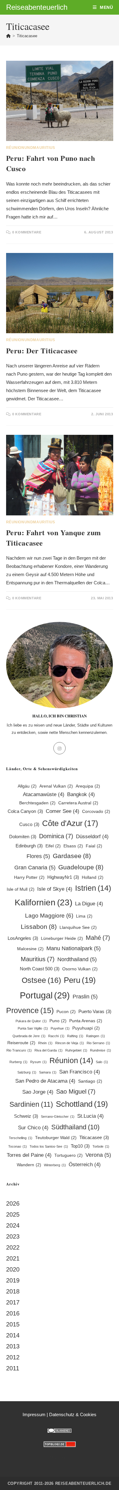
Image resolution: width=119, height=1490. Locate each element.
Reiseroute (21, 1043)
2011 (12, 1368)
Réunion (71, 1060)
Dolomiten (22, 836)
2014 (13, 1335)
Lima (84, 916)
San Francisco (79, 1072)
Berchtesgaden (37, 803)
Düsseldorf (92, 836)
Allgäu (27, 786)
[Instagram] (59, 748)
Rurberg (18, 1062)
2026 (13, 1203)
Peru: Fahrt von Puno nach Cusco (50, 163)
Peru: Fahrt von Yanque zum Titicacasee (53, 537)
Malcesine (30, 949)
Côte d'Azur (70, 823)
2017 (13, 1302)
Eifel (53, 846)
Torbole (100, 1146)
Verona (98, 1155)
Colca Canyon (25, 811)
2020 (13, 1269)
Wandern (29, 1165)
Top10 (80, 1146)
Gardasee (72, 855)
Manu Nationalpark (73, 948)
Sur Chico (33, 1128)
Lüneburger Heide (62, 938)
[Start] (8, 36)
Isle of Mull (20, 889)
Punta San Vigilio (33, 1028)
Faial (94, 846)
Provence (30, 1010)
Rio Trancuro (19, 1050)
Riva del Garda (48, 1050)
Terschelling (20, 1138)
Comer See (62, 811)
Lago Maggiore (49, 915)
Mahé (98, 937)
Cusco (29, 824)
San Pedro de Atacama (45, 1081)
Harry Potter (29, 877)
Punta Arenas (85, 1021)
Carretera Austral (78, 803)
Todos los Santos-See (49, 1146)
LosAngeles (23, 938)
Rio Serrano (98, 1043)
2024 (13, 1225)
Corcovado (96, 811)
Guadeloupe (80, 867)
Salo (102, 1062)
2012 (13, 1357)
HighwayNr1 (63, 877)
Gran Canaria (35, 867)
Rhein (45, 1043)
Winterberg (55, 1165)
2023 (13, 1236)
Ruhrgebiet (76, 1050)
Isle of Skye (54, 889)
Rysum (38, 1062)
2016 (13, 1313)
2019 (13, 1280)
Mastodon (60, 1457)
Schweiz (26, 1116)
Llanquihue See (78, 927)
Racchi (56, 1036)
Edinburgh (29, 845)
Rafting (75, 1036)
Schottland (82, 1104)
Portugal (45, 995)
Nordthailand (77, 959)
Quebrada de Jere (29, 1036)
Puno (58, 1021)
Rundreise (100, 1050)
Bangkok (81, 794)
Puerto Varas (94, 1011)
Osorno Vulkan (80, 969)
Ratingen (95, 1036)
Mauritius (38, 959)
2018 (13, 1291)
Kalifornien (43, 902)
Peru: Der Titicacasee (42, 350)
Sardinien (31, 1104)
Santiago (90, 1081)
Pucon (66, 1011)
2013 (13, 1346)
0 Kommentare (26, 232)
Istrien (93, 888)
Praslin (85, 996)
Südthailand (75, 1127)
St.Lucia (90, 1116)
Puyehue (60, 1028)
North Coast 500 (40, 968)
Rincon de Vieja (69, 1043)
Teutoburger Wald (56, 1137)
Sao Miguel (76, 1091)
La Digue (89, 904)
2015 (13, 1324)
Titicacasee (27, 36)
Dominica (56, 836)
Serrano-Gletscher (57, 1116)
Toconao (17, 1146)
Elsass (73, 846)
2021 (13, 1258)
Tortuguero (68, 1155)
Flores (38, 856)
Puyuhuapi (86, 1028)
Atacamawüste (43, 794)
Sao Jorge (37, 1092)
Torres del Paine (29, 1155)
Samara (47, 1072)
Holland (92, 877)
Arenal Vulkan (56, 786)
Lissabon (39, 926)
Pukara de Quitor (31, 1021)
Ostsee (41, 980)
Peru (80, 980)
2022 (13, 1247)
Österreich (85, 1164)
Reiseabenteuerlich (36, 7)
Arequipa (88, 786)
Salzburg (26, 1072)
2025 (13, 1214)
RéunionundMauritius (30, 148)
